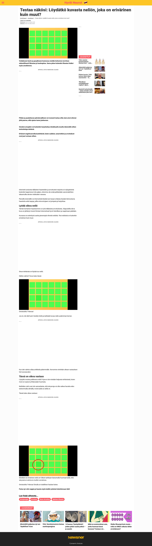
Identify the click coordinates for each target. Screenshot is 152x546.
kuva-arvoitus (45, 499)
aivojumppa (24, 499)
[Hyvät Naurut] (75, 3)
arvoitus (34, 499)
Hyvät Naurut (23, 18)
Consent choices (76, 543)
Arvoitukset (31, 18)
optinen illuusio (58, 499)
